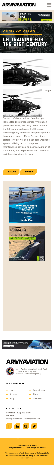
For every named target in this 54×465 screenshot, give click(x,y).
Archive (13, 394)
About (35, 394)
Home (12, 390)
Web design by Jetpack (36, 447)
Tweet (29, 172)
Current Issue (39, 390)
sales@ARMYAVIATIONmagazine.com (23, 418)
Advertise (37, 398)
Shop (12, 398)
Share (12, 172)
